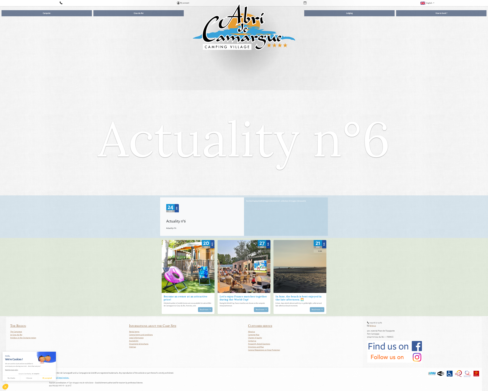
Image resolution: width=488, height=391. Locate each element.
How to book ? (441, 13)
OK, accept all (47, 378)
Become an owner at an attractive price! (185, 298)
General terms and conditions (141, 335)
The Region (18, 325)
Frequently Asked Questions (259, 344)
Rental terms (134, 332)
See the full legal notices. (59, 378)
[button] (427, 3)
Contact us (252, 341)
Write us (372, 326)
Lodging (349, 13)
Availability (133, 341)
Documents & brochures (138, 344)
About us (251, 332)
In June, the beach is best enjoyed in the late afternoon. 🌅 (299, 298)
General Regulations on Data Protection (264, 350)
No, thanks (11, 378)
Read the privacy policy (11, 370)
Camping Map (253, 335)
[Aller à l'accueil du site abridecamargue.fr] (244, 26)
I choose (29, 378)
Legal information (136, 338)
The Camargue (16, 332)
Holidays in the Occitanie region (23, 338)
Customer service (260, 325)
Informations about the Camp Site (152, 325)
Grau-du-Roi (138, 13)
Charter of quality (255, 338)
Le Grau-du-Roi (16, 335)
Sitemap (132, 347)
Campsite (46, 13)
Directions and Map (256, 347)
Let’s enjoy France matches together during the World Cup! (243, 298)
